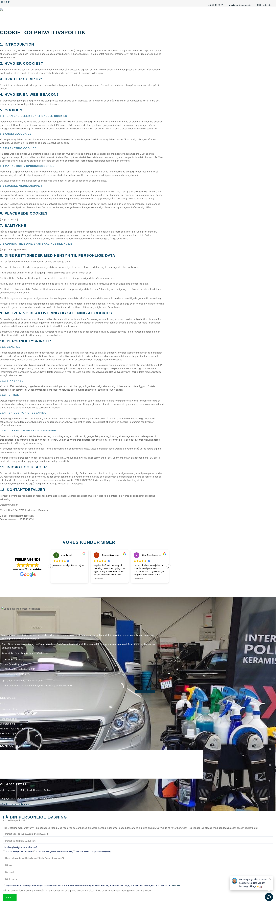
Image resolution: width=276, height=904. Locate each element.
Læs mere (175, 885)
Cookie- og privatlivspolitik (16, 804)
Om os (229, 19)
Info (241, 19)
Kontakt (253, 19)
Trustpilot (5, 1)
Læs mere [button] (98, 579)
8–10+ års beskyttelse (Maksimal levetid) (54, 852)
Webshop (268, 19)
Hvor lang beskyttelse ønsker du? (20, 847)
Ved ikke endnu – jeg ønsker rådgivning (94, 852)
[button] (169, 567)
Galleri (205, 19)
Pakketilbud (189, 19)
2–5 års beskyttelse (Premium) (19, 852)
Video (217, 19)
